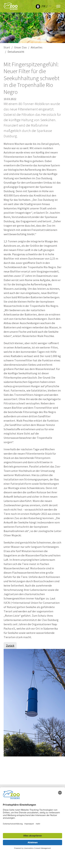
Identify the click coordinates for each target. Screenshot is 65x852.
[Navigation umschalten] (58, 6)
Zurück (10, 645)
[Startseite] (11, 6)
